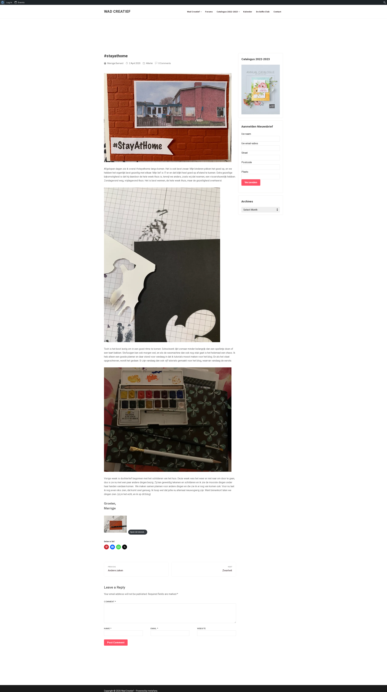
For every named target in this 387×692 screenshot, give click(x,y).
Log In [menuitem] (9, 2)
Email (154, 628)
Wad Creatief (117, 11)
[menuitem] (2, 2)
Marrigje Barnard (115, 63)
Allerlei (149, 63)
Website (201, 628)
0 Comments (164, 63)
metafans (152, 691)
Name (107, 628)
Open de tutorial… (137, 532)
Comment (110, 601)
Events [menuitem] (21, 2)
